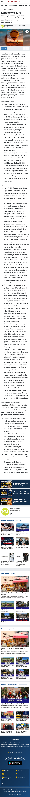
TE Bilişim (19, 794)
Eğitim (5, 791)
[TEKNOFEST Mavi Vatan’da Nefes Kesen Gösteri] (22, 527)
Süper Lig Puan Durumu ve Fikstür (7, 778)
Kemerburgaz (12, 5)
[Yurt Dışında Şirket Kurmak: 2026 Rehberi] (22, 541)
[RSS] (23, 758)
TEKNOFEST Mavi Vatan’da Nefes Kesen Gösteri (22, 533)
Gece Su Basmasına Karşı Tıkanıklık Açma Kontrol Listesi (7, 533)
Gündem (10, 9)
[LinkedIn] (15, 758)
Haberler (3, 9)
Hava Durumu (21, 770)
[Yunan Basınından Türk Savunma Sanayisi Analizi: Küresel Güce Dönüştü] (7, 541)
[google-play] (15, 763)
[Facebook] (6, 758)
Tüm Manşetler (21, 777)
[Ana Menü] (2, 1)
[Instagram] (12, 758)
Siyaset (24, 789)
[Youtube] (18, 758)
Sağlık (12, 791)
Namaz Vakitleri (9, 774)
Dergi (16, 791)
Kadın (24, 791)
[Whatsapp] (20, 758)
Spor (9, 791)
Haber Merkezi (15, 510)
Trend (20, 791)
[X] (9, 758)
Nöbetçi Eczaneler (9, 770)
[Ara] (27, 2)
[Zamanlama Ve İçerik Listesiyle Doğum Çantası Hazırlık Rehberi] (22, 556)
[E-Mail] (11, 514)
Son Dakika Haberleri (6, 782)
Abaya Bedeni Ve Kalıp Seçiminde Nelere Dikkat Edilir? (7, 563)
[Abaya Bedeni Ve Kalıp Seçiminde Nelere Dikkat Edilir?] (7, 556)
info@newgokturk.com (16, 752)
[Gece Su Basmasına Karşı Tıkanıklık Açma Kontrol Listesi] (7, 527)
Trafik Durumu (21, 774)
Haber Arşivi (21, 782)
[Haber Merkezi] (5, 511)
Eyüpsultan (23, 5)
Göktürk (4, 5)
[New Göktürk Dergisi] (14, 1)
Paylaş (4, 48)
